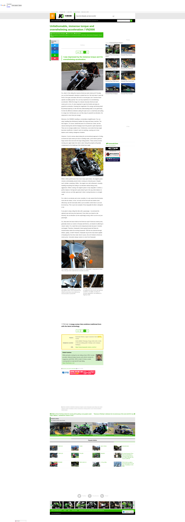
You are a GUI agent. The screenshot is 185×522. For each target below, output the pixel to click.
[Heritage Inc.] (128, 512)
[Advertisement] (82, 309)
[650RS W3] (53, 448)
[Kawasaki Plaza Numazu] (128, 49)
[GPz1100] (75, 455)
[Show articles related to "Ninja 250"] (57, 505)
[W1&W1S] (96, 455)
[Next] (133, 505)
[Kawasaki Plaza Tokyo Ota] (113, 63)
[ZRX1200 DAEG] (117, 448)
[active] (113, 150)
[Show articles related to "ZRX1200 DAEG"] (127, 505)
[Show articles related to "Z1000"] (80, 505)
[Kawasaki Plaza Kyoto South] (128, 75)
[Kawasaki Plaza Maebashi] (128, 63)
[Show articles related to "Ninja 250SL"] (69, 505)
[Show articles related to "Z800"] (92, 505)
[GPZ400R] (53, 464)
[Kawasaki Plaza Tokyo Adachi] (113, 75)
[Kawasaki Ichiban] (65, 16)
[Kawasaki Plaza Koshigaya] (113, 87)
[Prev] (51, 505)
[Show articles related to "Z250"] (104, 505)
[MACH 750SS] (96, 448)
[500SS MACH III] (75, 464)
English (18, 520)
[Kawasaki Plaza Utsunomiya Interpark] (113, 49)
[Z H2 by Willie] (96, 464)
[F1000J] (75, 448)
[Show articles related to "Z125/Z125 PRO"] (115, 505)
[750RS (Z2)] (53, 455)
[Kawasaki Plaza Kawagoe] (128, 87)
